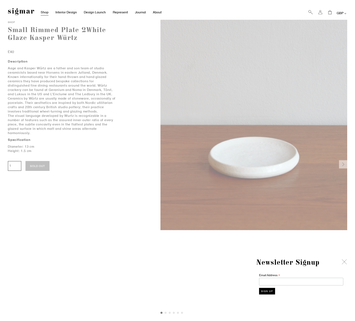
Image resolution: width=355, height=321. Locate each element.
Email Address (269, 275)
